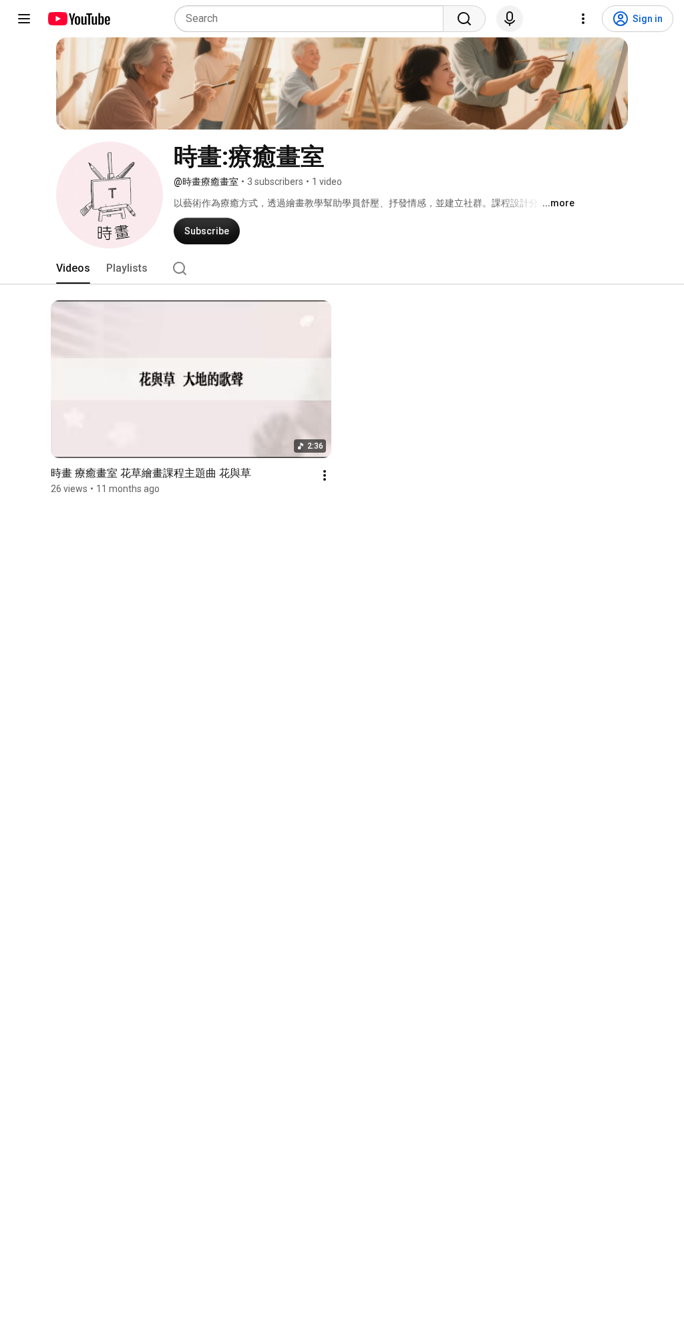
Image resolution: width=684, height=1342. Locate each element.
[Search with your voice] (509, 18)
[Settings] (583, 19)
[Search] (464, 18)
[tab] (73, 268)
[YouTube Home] (78, 18)
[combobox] (313, 19)
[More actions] (324, 475)
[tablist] (342, 268)
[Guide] (24, 19)
